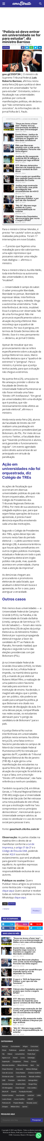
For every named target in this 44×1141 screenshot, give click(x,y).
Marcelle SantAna (8, 1065)
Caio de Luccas (7, 1073)
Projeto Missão (18, 1103)
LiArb (39, 1095)
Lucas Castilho (19, 1099)
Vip (3, 1054)
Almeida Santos (7, 1084)
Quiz (32, 1065)
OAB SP (30, 1099)
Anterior (6, 909)
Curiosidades (15, 1046)
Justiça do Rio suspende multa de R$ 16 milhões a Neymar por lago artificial (27, 158)
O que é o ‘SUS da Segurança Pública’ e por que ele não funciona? (27, 198)
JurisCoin (31, 1095)
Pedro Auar (31, 1054)
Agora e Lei (6, 1058)
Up (38, 1065)
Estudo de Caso (33, 1050)
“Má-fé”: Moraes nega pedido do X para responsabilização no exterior (25, 208)
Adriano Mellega (31, 1069)
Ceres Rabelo (20, 1073)
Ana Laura (19, 1069)
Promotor (11, 1080)
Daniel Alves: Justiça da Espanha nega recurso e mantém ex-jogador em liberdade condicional (26, 137)
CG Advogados (7, 1088)
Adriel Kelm (21, 1080)
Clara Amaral (20, 1088)
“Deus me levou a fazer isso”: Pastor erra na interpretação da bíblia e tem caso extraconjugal (26, 126)
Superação (6, 1061)
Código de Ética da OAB (14, 851)
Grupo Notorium (7, 1069)
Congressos (17, 1061)
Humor (15, 1058)
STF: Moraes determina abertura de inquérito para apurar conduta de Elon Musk (27, 168)
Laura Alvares (21, 1076)
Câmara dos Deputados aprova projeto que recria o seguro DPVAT (27, 218)
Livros (23, 1058)
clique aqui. (20, 897)
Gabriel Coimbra (7, 1095)
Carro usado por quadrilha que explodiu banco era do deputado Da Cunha (27, 178)
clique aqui (8, 890)
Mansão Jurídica (34, 1076)
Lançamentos (19, 1054)
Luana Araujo (6, 1099)
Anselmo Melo (21, 1084)
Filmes (26, 1061)
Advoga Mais (32, 1080)
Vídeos (9, 1054)
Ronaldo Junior (32, 1103)
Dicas (4, 1050)
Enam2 (13, 1091)
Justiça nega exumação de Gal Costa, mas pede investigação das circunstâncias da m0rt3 (26, 188)
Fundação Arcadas (25, 1091)
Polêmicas (12, 1050)
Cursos (33, 1061)
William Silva (15, 1107)
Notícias (6, 47)
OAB (3, 1080)
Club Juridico (31, 1088)
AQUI (12, 854)
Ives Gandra (20, 1095)
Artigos (25, 1046)
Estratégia (31, 1058)
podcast (22, 1050)
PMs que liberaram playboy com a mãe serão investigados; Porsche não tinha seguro (27, 148)
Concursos (34, 1046)
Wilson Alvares (22, 1065)
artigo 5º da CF (23, 847)
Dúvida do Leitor (7, 1076)
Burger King (33, 1084)
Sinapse (5, 1107)
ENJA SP (5, 1091)
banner (24, 1107)
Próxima (36, 911)
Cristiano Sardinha (34, 1073)
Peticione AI (6, 1103)
